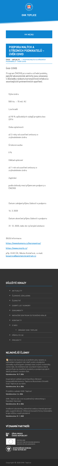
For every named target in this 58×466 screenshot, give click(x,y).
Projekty (16, 340)
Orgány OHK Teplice (27, 330)
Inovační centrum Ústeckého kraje (29, 315)
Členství (16, 300)
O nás (14, 325)
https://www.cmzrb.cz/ (16, 248)
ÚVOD (8, 59)
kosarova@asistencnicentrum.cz (21, 255)
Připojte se (18, 335)
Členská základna (21, 295)
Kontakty (17, 320)
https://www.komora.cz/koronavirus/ (23, 243)
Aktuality (16, 59)
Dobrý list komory (21, 305)
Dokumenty (17, 310)
